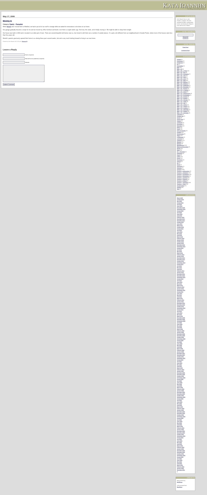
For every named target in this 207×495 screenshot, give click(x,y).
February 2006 (180, 389)
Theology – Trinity (181, 184)
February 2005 (180, 408)
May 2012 (179, 283)
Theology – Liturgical (182, 177)
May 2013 (179, 267)
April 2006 (179, 385)
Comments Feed (185, 50)
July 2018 (179, 212)
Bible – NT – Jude (181, 77)
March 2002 (180, 465)
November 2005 (181, 393)
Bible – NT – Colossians (183, 74)
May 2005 (179, 403)
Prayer (178, 158)
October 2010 (180, 306)
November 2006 (181, 374)
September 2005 (181, 397)
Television (179, 168)
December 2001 (181, 470)
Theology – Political (182, 180)
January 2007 (180, 371)
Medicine (179, 143)
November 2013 (181, 259)
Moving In (7, 21)
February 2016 (180, 238)
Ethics (178, 127)
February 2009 (180, 330)
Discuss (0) (24, 41)
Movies (178, 148)
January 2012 (180, 288)
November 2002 (181, 452)
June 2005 (179, 402)
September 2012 (181, 277)
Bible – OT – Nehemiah (183, 109)
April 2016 (179, 235)
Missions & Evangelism (182, 146)
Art (177, 64)
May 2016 (179, 233)
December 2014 (181, 245)
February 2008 (180, 350)
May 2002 (179, 462)
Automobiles (180, 66)
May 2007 (179, 364)
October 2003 (180, 434)
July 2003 (179, 439)
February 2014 (180, 254)
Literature (179, 140)
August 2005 (180, 398)
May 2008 (179, 345)
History (178, 135)
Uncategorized (180, 185)
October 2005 (180, 395)
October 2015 (180, 241)
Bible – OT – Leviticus (182, 108)
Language (179, 138)
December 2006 (181, 372)
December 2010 (181, 303)
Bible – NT (179, 69)
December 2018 (181, 207)
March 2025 (180, 198)
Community (179, 122)
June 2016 (179, 232)
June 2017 (179, 223)
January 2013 (180, 272)
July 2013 (179, 266)
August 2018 (180, 210)
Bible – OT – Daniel (182, 91)
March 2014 (180, 253)
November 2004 (181, 413)
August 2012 (180, 279)
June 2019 (179, 206)
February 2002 (180, 466)
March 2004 (180, 426)
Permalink (19, 24)
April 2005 (179, 405)
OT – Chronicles (181, 151)
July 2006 (179, 381)
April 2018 (179, 215)
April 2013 (179, 269)
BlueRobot (179, 487)
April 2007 (179, 366)
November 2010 (181, 304)
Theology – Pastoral (182, 179)
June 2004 (179, 421)
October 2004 (180, 415)
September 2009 (181, 321)
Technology (180, 166)
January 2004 (180, 429)
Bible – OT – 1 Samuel (182, 90)
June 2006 (179, 382)
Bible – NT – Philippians (183, 85)
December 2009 (181, 317)
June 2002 (179, 460)
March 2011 (180, 298)
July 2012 (179, 280)
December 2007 (181, 353)
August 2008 (180, 340)
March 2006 (180, 387)
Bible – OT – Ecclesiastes (183, 95)
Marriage (179, 142)
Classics (179, 121)
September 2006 (181, 377)
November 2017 (181, 220)
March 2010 (180, 316)
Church (178, 117)
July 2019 (179, 204)
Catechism (179, 114)
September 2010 (181, 308)
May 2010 (179, 314)
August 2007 (180, 359)
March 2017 (180, 225)
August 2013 (180, 264)
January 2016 (180, 240)
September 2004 (181, 416)
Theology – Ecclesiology (183, 174)
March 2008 (180, 348)
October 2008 (180, 337)
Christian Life (180, 116)
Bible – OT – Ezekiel (182, 98)
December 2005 (181, 392)
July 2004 (179, 419)
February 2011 (180, 300)
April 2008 (179, 347)
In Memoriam (180, 137)
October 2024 (180, 199)
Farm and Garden (181, 130)
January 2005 (180, 410)
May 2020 (179, 201)
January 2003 (180, 449)
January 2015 (180, 243)
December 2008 (181, 334)
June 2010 (179, 313)
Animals (179, 59)
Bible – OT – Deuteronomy (183, 93)
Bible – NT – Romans (182, 88)
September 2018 (181, 209)
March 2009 (180, 329)
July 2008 (179, 342)
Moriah (9, 26)
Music (178, 150)
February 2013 (180, 270)
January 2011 (180, 301)
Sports (178, 164)
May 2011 (179, 295)
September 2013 (181, 262)
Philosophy (179, 153)
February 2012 (180, 287)
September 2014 (181, 246)
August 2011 (180, 291)
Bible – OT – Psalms (182, 111)
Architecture (180, 62)
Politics (178, 156)
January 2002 (180, 468)
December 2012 (181, 274)
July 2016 (179, 230)
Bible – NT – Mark (181, 80)
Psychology (180, 159)
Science (179, 161)
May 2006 (179, 384)
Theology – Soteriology (182, 182)
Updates (179, 187)
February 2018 (180, 217)
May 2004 (179, 423)
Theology (179, 169)
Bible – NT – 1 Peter (182, 70)
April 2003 (179, 444)
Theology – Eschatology (183, 176)
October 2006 (180, 376)
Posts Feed (185, 47)
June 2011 (179, 293)
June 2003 (179, 440)
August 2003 (180, 437)
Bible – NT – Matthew (182, 82)
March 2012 (180, 285)
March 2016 (180, 236)
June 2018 (179, 214)
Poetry (178, 155)
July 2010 (179, 311)
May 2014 (179, 251)
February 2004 (180, 427)
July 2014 (179, 249)
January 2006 (180, 390)
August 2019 (180, 202)
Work (178, 189)
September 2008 (181, 338)
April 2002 (179, 463)
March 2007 (180, 368)
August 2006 (180, 379)
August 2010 (180, 309)
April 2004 (179, 424)
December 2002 (181, 450)
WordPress (179, 482)
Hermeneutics (180, 134)
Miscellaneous (180, 145)
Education (179, 125)
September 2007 (181, 358)
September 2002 (181, 455)
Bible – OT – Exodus (182, 96)
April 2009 (179, 327)
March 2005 (180, 406)
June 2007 (179, 363)
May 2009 (179, 325)
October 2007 (180, 356)
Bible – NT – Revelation (183, 87)
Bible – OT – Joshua (182, 104)
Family (12, 24)
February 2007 (180, 369)
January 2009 (180, 332)
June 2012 (179, 282)
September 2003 (181, 436)
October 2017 (180, 222)
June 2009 (179, 324)
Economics (179, 124)
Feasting (179, 132)
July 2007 (179, 361)
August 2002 (180, 457)
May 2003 (179, 442)
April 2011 (179, 296)
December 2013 (181, 257)
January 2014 (180, 256)
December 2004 (181, 411)
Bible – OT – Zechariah (182, 112)
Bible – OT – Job (181, 103)
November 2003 (181, 432)
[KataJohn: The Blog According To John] (184, 9)
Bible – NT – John (181, 75)
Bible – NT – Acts (181, 72)
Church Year (180, 119)
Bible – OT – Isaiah (182, 101)
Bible (178, 67)
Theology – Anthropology (183, 171)
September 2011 (181, 290)
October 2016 (180, 227)
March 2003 (180, 445)
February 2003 (180, 447)
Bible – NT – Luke (181, 78)
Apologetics (180, 61)
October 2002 (180, 453)
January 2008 (180, 351)
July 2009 (179, 322)
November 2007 (181, 355)
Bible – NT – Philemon (182, 83)
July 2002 (179, 458)
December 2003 (181, 431)
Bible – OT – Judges (182, 106)
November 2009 (181, 319)
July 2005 (179, 400)
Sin (178, 163)
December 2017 (181, 219)
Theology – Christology (182, 172)
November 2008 (181, 335)
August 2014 (180, 248)
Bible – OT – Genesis (182, 100)
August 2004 (180, 418)
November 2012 (181, 275)
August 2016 (180, 228)
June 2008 (179, 343)
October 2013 (180, 261)
